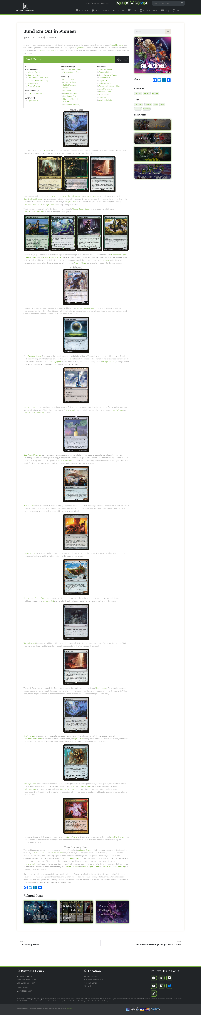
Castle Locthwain (70, 82)
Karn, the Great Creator (46, 50)
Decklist (138, 93)
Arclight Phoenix (108, 361)
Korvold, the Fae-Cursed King (113, 867)
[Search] (168, 31)
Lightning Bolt (48, 601)
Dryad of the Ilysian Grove (38, 77)
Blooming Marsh (70, 79)
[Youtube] (132, 3)
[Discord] (127, 3)
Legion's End (104, 80)
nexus (162, 104)
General (147, 93)
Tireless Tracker (34, 86)
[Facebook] (118, 3)
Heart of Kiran (104, 77)
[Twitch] (137, 3)
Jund (156, 104)
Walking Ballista (105, 100)
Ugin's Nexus (81, 48)
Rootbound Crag (70, 96)
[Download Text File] (118, 62)
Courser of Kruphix (35, 75)
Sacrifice (146, 109)
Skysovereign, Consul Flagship (111, 86)
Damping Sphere (105, 69)
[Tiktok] (146, 3)
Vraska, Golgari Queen (72, 72)
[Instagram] (122, 3)
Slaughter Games (106, 89)
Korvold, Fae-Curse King (33, 212)
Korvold (106, 260)
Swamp (66, 102)
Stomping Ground (70, 99)
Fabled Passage (69, 85)
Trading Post (104, 94)
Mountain (67, 90)
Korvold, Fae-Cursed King (38, 80)
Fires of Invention (117, 45)
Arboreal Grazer (34, 72)
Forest (65, 88)
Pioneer (155, 93)
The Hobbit (144, 124)
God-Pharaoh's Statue (108, 75)
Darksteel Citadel (106, 72)
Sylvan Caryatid (34, 83)
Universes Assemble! (149, 138)
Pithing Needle (105, 83)
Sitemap (69, 1008)
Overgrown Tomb (70, 93)
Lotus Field (68, 359)
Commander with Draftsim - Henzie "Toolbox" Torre (108, 910)
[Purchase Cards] (125, 62)
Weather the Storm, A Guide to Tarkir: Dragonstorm (39, 910)
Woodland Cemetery (71, 104)
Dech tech (139, 104)
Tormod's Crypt (105, 91)
